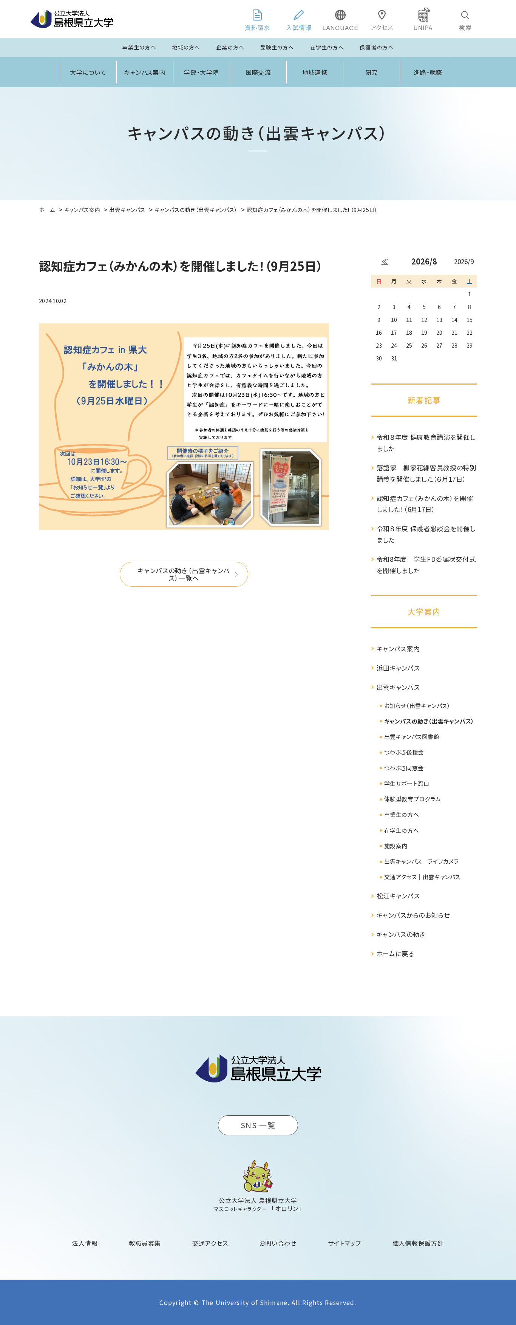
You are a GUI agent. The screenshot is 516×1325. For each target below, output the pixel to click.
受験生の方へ (277, 47)
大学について (88, 72)
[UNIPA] (423, 19)
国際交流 (258, 72)
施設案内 (396, 846)
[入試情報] (299, 19)
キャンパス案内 (145, 72)
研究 (371, 72)
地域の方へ (186, 47)
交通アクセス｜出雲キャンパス (422, 877)
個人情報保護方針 (418, 1243)
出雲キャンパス (398, 687)
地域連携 (315, 72)
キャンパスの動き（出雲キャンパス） (429, 721)
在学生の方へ (327, 47)
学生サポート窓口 (406, 783)
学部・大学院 (201, 72)
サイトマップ (345, 1243)
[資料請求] (257, 19)
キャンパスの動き (401, 934)
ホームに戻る (395, 953)
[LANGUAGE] (340, 19)
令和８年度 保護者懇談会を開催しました (426, 534)
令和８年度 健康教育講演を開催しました (426, 442)
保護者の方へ (377, 47)
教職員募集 (145, 1243)
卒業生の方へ (139, 47)
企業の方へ (230, 47)
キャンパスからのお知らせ (413, 915)
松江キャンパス (398, 895)
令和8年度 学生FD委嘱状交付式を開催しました (426, 564)
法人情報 (85, 1243)
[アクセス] (382, 19)
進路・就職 (428, 72)
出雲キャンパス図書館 (412, 737)
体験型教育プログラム (412, 799)
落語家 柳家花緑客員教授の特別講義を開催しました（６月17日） (426, 473)
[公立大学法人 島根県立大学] (71, 18)
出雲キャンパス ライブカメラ (421, 861)
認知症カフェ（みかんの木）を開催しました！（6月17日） (425, 503)
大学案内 (424, 611)
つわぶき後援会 (404, 752)
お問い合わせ (278, 1243)
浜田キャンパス (398, 668)
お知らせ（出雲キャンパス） (417, 706)
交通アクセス (210, 1243)
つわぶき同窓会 (404, 768)
